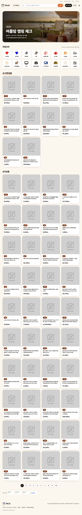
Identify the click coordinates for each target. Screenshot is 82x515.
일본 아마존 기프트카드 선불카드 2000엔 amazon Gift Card (69, 290)
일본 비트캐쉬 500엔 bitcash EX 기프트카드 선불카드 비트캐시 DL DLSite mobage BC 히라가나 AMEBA (51, 259)
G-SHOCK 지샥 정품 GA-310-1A (69, 197)
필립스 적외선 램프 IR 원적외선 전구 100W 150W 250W (51, 474)
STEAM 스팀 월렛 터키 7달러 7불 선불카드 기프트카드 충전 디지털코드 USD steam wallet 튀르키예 (11, 351)
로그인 (73, 1)
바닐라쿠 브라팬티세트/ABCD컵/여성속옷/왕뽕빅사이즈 (31, 228)
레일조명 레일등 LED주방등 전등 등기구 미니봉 (11, 382)
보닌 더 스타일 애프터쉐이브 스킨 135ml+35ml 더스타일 (50, 443)
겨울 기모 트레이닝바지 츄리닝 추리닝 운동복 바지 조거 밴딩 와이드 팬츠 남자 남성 (12, 228)
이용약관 (23, 507)
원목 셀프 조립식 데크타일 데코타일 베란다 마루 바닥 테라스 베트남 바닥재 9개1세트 (50, 99)
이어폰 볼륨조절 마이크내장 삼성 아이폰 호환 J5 (11, 160)
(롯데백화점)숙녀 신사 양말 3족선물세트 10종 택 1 (70, 130)
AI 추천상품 (7, 73)
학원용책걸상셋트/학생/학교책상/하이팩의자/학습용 (50, 130)
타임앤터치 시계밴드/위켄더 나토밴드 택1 (50, 290)
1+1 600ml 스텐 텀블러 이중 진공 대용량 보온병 (11, 290)
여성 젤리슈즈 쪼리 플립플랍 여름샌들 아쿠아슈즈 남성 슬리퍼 (50, 197)
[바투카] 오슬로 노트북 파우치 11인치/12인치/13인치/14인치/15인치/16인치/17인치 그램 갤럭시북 (31, 444)
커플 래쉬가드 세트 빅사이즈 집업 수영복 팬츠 (31, 130)
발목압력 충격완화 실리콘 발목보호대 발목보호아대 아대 (30, 351)
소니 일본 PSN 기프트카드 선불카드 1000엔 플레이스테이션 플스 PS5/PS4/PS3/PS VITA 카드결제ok (31, 198)
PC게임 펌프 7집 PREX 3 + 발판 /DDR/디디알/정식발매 (69, 259)
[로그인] (79, 5)
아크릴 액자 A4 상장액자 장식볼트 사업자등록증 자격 (69, 474)
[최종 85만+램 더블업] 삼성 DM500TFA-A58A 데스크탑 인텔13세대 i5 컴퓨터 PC (31, 161)
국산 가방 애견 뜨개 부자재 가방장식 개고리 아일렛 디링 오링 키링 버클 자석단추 (12, 413)
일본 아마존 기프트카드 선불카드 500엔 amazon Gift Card (30, 382)
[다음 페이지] (59, 485)
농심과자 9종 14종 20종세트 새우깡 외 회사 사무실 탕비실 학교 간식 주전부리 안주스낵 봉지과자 (70, 99)
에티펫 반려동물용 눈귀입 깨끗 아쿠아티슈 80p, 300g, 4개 (11, 259)
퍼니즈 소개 (9, 507)
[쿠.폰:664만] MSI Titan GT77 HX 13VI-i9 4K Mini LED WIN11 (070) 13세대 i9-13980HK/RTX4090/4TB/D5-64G (51, 321)
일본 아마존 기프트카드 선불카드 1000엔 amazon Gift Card (30, 413)
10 (56, 485)
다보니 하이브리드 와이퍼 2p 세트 (30, 98)
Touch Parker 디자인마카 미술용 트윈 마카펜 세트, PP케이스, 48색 (12, 99)
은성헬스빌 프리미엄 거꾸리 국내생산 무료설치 (70, 413)
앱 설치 (61, 1)
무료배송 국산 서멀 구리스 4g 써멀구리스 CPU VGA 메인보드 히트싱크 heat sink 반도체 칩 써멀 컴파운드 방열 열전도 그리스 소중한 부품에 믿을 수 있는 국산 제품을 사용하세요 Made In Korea (12, 474)
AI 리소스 (15, 507)
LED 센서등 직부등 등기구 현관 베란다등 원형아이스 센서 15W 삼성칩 (12, 130)
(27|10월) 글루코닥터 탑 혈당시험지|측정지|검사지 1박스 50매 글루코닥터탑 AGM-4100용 (50, 382)
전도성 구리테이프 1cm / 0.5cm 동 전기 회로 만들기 (11, 443)
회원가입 (77, 1)
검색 (60, 5)
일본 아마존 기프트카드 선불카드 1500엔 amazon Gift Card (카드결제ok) (31, 321)
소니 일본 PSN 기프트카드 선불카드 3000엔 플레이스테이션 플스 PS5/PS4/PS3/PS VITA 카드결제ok (31, 474)
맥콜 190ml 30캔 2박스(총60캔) (31, 258)
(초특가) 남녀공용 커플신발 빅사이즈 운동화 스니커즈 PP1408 (30, 290)
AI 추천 (4, 507)
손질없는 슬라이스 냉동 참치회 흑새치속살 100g (70, 443)
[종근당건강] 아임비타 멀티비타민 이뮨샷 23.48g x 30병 (69, 351)
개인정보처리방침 (67, 1)
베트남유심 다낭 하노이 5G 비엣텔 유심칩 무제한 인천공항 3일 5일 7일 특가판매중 (51, 228)
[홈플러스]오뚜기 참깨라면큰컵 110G (69, 228)
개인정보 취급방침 (30, 507)
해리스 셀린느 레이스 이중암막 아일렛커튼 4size (50, 351)
